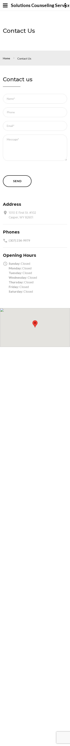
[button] (35, 324)
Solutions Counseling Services (40, 5)
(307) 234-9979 (19, 240)
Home (6, 58)
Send (17, 181)
